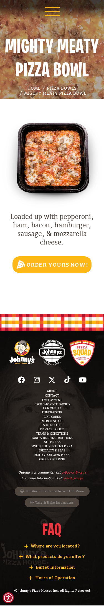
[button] (52, 380)
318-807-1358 (73, 478)
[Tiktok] (67, 380)
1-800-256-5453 (74, 472)
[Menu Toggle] (52, 11)
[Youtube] (83, 380)
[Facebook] (22, 380)
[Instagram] (37, 380)
